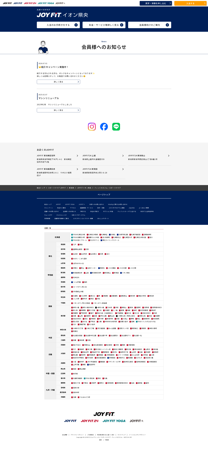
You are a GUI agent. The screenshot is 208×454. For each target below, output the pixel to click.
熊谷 (92, 299)
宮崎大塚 (76, 388)
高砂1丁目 (76, 383)
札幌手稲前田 (135, 234)
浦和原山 (124, 296)
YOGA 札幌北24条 (79, 234)
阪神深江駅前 (128, 362)
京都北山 (87, 345)
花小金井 (92, 324)
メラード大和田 (123, 355)
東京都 (63, 316)
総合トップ (48, 204)
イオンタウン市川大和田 (81, 303)
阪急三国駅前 (118, 349)
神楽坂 (93, 319)
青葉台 (75, 331)
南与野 (132, 296)
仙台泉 (75, 254)
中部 (50, 337)
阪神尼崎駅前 (140, 362)
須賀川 (75, 268)
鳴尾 (84, 364)
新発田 (116, 273)
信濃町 (157, 316)
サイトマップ (122, 435)
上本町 (134, 352)
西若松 (102, 268)
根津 (131, 307)
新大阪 (128, 349)
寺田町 (148, 352)
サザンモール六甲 (114, 362)
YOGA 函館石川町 (79, 237)
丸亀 (105, 378)
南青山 (124, 307)
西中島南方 (138, 349)
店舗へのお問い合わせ (51, 211)
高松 (99, 378)
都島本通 (76, 352)
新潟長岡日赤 (77, 273)
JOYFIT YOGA (69, 204)
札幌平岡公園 (123, 234)
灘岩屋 (102, 362)
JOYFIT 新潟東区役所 (54, 158)
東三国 (90, 349)
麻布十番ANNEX (88, 307)
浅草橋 (146, 307)
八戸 (74, 244)
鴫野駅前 (106, 352)
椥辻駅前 (109, 345)
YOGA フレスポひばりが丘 (147, 321)
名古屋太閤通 (77, 335)
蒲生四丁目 (96, 352)
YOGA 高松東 (90, 378)
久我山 (125, 319)
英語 (100, 440)
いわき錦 (133, 268)
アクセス (73, 208)
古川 (108, 254)
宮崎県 (63, 387)
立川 (74, 324)
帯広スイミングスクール (110, 240)
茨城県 (63, 282)
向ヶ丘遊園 (112, 328)
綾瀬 (122, 310)
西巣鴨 (83, 310)
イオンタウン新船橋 (100, 303)
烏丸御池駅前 (98, 345)
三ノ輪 (115, 310)
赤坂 (116, 307)
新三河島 (92, 310)
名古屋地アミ (126, 335)
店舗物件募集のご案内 (61, 218)
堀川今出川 (77, 345)
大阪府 (63, 353)
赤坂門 (93, 383)
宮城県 (63, 254)
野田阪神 (92, 355)
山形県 (63, 263)
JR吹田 (145, 355)
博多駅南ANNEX (122, 383)
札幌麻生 (104, 234)
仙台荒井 (84, 254)
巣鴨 (132, 319)
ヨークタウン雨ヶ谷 (80, 287)
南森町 (82, 349)
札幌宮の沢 (128, 237)
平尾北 (85, 383)
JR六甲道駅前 (92, 362)
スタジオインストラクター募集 (83, 218)
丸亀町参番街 (77, 378)
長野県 (63, 277)
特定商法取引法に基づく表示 (105, 435)
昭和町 (156, 352)
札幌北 (113, 234)
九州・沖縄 (50, 390)
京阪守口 (122, 358)
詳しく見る (58, 81)
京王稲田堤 (101, 328)
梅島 (128, 310)
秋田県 (63, 258)
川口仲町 (84, 296)
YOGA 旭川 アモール (80, 240)
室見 (147, 383)
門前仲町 (84, 313)
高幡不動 (83, 324)
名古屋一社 (138, 335)
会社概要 (64, 435)
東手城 (75, 374)
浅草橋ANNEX (157, 307)
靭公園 (75, 355)
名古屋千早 (103, 335)
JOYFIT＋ (82, 204)
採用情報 (47, 218)
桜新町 (88, 316)
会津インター (92, 268)
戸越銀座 (120, 313)
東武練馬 (156, 319)
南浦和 (105, 296)
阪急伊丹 (92, 364)
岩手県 (63, 249)
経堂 (95, 316)
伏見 (117, 345)
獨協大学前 (142, 296)
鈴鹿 (74, 340)
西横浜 (143, 328)
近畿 (50, 354)
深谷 (98, 299)
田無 (132, 321)
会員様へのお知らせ (69, 211)
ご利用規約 (90, 435)
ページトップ (104, 194)
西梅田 (100, 355)
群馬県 (63, 291)
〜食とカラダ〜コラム (78, 215)
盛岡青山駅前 (77, 249)
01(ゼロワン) (94, 240)
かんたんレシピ (62, 215)
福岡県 (63, 383)
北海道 (57, 237)
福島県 (63, 268)
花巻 (87, 249)
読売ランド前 (124, 328)
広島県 (63, 373)
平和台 (93, 321)
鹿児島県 (63, 392)
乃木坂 (109, 307)
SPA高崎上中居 (78, 291)
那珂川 (101, 383)
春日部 (151, 296)
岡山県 (63, 369)
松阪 (89, 340)
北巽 (140, 352)
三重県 (63, 340)
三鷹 (100, 321)
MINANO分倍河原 (111, 321)
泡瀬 (74, 397)
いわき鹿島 (112, 268)
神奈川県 (63, 330)
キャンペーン (48, 208)
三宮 (74, 362)
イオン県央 (126, 273)
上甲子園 (76, 364)
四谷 (150, 316)
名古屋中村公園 (91, 335)
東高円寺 (110, 319)
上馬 (81, 316)
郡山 (82, 268)
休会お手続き (94, 211)
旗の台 (129, 313)
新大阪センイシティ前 (102, 349)
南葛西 (75, 313)
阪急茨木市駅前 (78, 358)
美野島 (140, 383)
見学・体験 (100, 208)
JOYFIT (58, 204)
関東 (50, 306)
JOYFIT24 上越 (94, 157)
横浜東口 (135, 328)
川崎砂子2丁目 (78, 328)
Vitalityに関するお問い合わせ (118, 204)
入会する (190, 3)
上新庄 (147, 349)
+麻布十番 (100, 307)
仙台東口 (94, 254)
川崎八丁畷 (90, 328)
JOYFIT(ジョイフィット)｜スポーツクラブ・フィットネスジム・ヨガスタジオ (108, 437)
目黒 (74, 316)
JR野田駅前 (110, 355)
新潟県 (63, 272)
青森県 (63, 244)
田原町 (138, 307)
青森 (81, 244)
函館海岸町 (147, 234)
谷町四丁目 (124, 352)
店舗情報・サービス (86, 208)
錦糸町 (153, 310)
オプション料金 (108, 211)
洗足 (155, 313)
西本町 (83, 355)
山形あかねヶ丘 (78, 263)
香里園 (130, 358)
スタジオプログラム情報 (116, 208)
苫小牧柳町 (106, 237)
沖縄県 (63, 397)
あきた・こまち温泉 (80, 258)
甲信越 (50, 275)
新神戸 (82, 362)
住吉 (132, 383)
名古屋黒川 (114, 335)
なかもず (139, 358)
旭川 (151, 237)
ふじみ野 (76, 299)
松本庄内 (76, 277)
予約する (83, 211)
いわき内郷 (123, 268)
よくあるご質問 (144, 208)
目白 (86, 319)
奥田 (74, 369)
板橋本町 (147, 319)
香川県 (63, 378)
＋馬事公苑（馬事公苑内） (127, 316)
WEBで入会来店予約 (147, 211)
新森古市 (86, 352)
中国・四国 (50, 373)
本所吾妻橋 (144, 310)
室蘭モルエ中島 (93, 237)
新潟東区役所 (96, 273)
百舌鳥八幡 (149, 358)
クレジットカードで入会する (127, 211)
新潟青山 (108, 273)
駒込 (138, 319)
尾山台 (112, 316)
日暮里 (107, 310)
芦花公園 (103, 316)
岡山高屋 (83, 369)
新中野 (101, 319)
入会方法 (132, 208)
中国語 (107, 440)
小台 (100, 310)
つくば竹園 (77, 282)
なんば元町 (135, 355)
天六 (74, 349)
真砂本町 (76, 392)
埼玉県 (63, 297)
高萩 (85, 282)
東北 (50, 256)
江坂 (152, 355)
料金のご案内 (61, 208)
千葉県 (63, 303)
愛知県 (63, 335)
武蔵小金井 (124, 321)
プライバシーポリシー (77, 435)
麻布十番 (76, 307)
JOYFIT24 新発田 (95, 171)
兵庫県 (63, 363)
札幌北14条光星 (140, 237)
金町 (135, 310)
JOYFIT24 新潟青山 (143, 157)
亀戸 (92, 313)
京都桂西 (131, 345)
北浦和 (75, 296)
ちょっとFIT (48, 215)
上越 (87, 273)
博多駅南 (110, 383)
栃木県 (63, 287)
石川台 (137, 313)
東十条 (75, 310)
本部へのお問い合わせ (96, 204)
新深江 (115, 352)
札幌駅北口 (117, 237)
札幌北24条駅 (93, 234)
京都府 (63, 345)
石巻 (101, 254)
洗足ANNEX (146, 313)
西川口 (93, 296)
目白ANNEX (77, 319)
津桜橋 (82, 340)
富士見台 (76, 321)
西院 (123, 345)
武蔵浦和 (114, 296)
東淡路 (155, 349)
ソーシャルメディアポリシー (137, 435)
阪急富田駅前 (101, 358)
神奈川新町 (153, 328)
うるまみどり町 (85, 397)
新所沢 (85, 299)
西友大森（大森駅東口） (105, 313)
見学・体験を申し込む (155, 3)
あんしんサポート (103, 218)
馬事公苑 (142, 316)
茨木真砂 (90, 358)
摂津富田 (112, 358)
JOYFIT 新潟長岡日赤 (54, 172)
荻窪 (117, 319)
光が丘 (85, 321)
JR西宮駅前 (153, 362)
